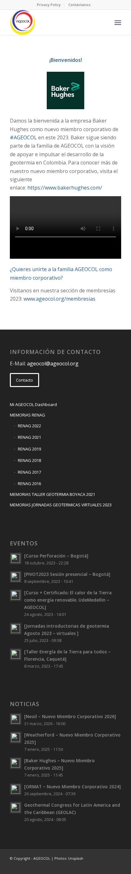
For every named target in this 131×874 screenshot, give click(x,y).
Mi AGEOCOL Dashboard (33, 404)
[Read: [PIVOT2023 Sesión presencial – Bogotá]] (15, 577)
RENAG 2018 (29, 460)
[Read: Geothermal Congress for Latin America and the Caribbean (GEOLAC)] (15, 807)
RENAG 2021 (29, 437)
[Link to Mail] (78, 866)
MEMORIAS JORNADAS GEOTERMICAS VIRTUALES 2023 (61, 505)
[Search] (104, 22)
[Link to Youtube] (116, 866)
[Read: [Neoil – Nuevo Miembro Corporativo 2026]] (15, 719)
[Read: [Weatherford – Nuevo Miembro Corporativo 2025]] (15, 737)
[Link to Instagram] (107, 866)
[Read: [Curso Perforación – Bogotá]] (15, 558)
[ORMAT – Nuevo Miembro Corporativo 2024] (72, 787)
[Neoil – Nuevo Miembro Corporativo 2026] (70, 716)
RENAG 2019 (29, 449)
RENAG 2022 (29, 426)
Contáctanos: (79, 4)
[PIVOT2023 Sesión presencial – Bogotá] (67, 574)
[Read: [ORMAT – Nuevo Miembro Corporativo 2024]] (15, 789)
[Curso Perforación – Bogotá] (56, 556)
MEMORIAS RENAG (27, 415)
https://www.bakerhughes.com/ (64, 187)
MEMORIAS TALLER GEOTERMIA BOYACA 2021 (52, 494)
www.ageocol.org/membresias (59, 298)
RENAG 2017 (29, 472)
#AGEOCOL (23, 137)
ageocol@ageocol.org (53, 363)
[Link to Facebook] (88, 866)
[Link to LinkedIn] (97, 866)
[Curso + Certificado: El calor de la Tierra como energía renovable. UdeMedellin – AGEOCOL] (68, 600)
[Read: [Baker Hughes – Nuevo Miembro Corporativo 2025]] (15, 763)
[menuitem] (49, 4)
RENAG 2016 (29, 483)
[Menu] (117, 22)
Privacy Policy (49, 4)
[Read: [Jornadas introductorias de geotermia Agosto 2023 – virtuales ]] (15, 628)
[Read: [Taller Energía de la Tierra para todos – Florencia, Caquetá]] (15, 654)
